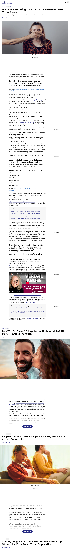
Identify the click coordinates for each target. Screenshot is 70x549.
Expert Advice (58, 2)
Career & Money (52, 2)
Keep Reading (27, 426)
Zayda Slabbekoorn (6, 337)
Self (26, 2)
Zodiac (18, 2)
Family (29, 2)
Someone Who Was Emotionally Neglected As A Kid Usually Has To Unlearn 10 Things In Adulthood (28, 308)
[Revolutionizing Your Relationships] (7, 2)
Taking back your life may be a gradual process (22, 202)
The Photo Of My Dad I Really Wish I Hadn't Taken (23, 315)
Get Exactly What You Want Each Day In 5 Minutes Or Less (25, 218)
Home (3, 6)
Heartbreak (9, 6)
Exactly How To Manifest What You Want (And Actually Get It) (26, 211)
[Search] (65, 2)
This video (12, 266)
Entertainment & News (35, 2)
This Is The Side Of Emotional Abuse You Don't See (27, 295)
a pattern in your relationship (26, 122)
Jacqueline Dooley (6, 547)
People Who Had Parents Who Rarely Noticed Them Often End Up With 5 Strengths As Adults (27, 312)
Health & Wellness (44, 2)
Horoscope (23, 2)
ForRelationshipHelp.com (32, 318)
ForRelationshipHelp (29, 302)
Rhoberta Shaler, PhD (6, 17)
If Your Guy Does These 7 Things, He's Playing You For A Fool (26, 213)
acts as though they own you (35, 100)
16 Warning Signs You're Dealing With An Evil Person (24, 216)
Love (15, 2)
